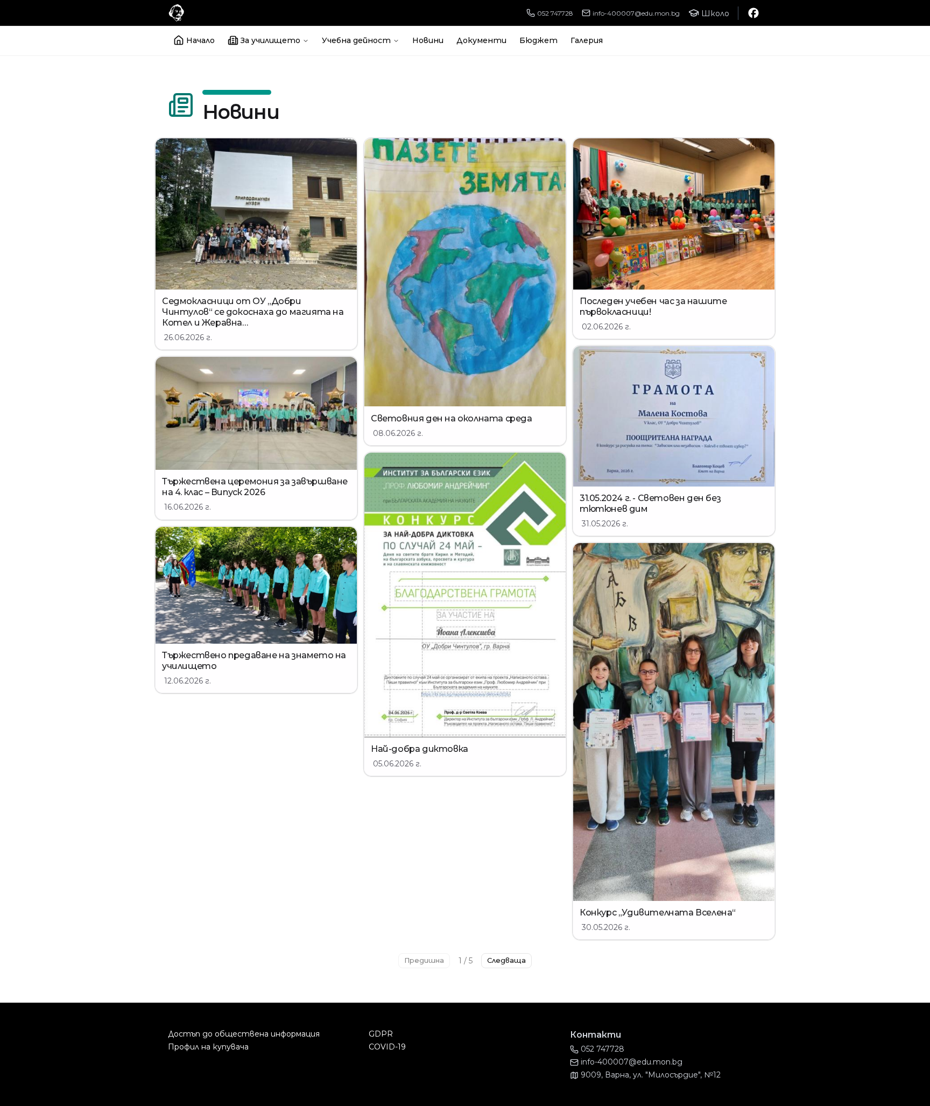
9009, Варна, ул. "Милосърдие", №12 (651, 1075)
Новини (427, 40)
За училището (270, 40)
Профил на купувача (208, 1047)
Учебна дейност (356, 40)
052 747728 (555, 13)
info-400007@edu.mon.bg (636, 13)
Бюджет (538, 40)
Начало (200, 40)
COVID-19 (387, 1047)
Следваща (506, 960)
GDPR (381, 1034)
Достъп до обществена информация (244, 1034)
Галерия (586, 40)
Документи (481, 40)
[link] (256, 244)
